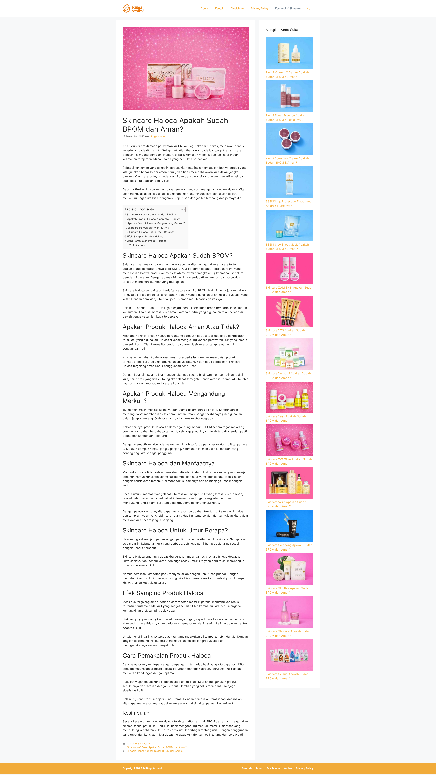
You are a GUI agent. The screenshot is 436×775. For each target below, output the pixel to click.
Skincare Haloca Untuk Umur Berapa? (150, 232)
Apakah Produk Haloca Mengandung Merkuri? (156, 223)
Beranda (247, 768)
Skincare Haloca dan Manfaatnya (148, 227)
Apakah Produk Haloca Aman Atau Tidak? (153, 219)
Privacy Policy (259, 8)
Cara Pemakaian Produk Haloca (147, 241)
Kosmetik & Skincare (288, 8)
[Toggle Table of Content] (181, 209)
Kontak (219, 8)
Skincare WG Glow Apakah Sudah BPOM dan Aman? (157, 747)
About (204, 8)
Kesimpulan (138, 245)
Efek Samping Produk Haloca (145, 236)
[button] (308, 8)
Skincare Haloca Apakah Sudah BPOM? (151, 214)
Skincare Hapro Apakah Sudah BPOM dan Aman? (155, 750)
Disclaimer (237, 8)
